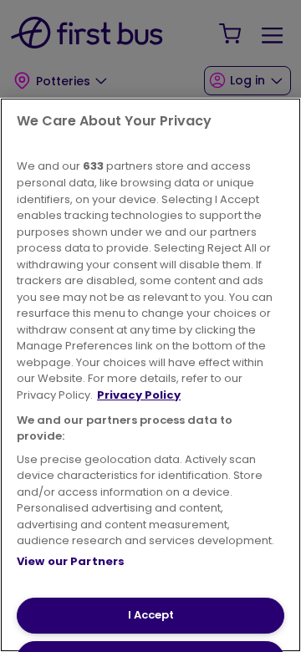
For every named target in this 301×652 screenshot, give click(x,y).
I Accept (151, 615)
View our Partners (71, 561)
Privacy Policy (139, 395)
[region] (150, 375)
